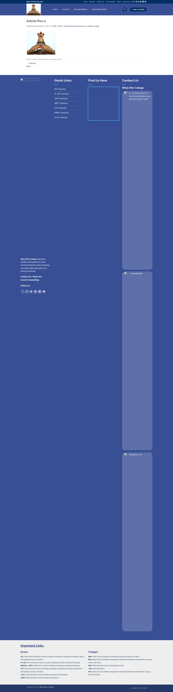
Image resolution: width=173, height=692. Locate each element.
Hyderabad (68, 657)
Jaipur (81, 657)
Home (85, 2)
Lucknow (148, 660)
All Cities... (41, 660)
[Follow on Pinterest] (141, 2)
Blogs (119, 2)
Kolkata (51, 657)
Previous (31, 63)
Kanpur (33, 660)
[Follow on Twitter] (136, 2)
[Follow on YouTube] (145, 2)
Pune (122, 666)
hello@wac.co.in (135, 455)
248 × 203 (57, 26)
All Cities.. (40, 672)
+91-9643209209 (136, 274)
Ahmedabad (25, 660)
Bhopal (75, 657)
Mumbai (37, 657)
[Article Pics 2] (41, 42)
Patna (91, 663)
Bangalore (59, 657)
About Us (92, 2)
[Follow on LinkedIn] (143, 2)
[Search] (125, 9)
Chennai (44, 657)
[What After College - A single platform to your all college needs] (36, 9)
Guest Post (126, 2)
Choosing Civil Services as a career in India (81, 26)
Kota (28, 663)
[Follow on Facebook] (132, 2)
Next (29, 66)
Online (26, 657)
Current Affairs (110, 2)
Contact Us (100, 2)
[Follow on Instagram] (134, 2)
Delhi (31, 657)
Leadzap (143, 688)
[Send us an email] (138, 2)
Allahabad (77, 669)
